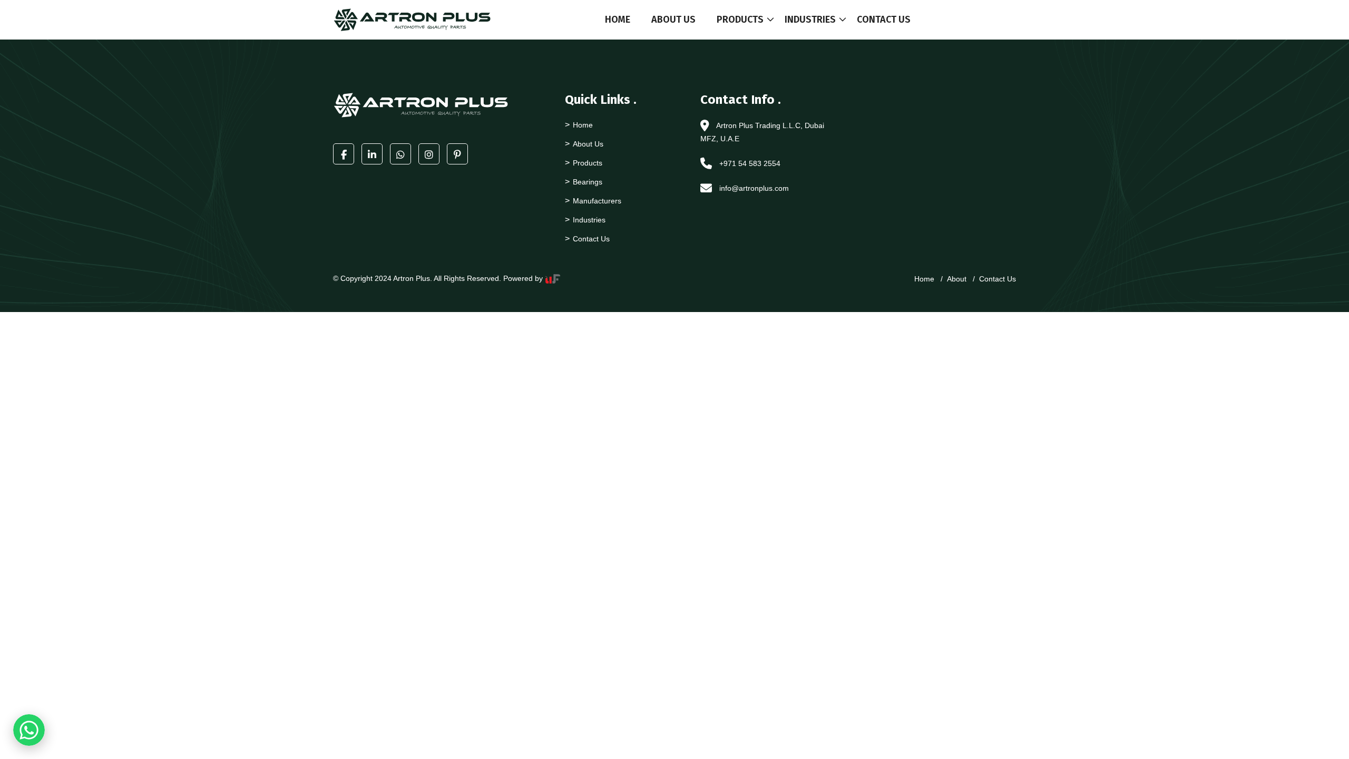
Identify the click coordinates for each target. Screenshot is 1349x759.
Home (617, 19)
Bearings (587, 182)
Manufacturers (597, 201)
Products (740, 19)
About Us (673, 19)
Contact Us (884, 19)
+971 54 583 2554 (749, 163)
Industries (810, 19)
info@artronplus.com (754, 188)
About (956, 279)
